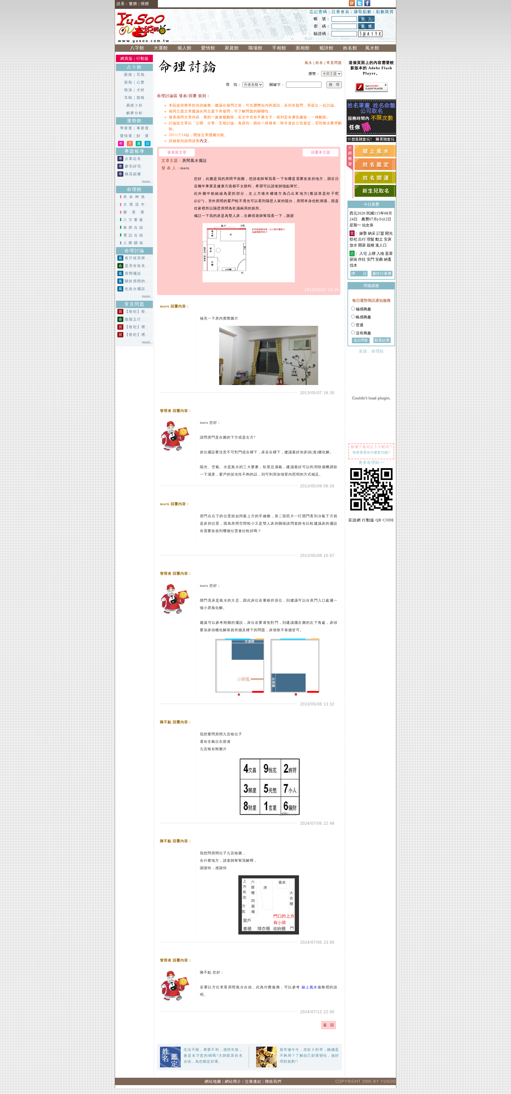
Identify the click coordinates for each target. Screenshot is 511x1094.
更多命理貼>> (371, 462)
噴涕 (128, 90)
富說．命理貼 (371, 351)
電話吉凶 (134, 235)
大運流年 (135, 204)
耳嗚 (128, 98)
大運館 (161, 48)
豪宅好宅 (133, 166)
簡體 (145, 3)
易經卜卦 (134, 105)
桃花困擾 (133, 174)
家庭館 (232, 48)
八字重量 (134, 220)
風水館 (373, 48)
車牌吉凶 (134, 227)
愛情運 (126, 136)
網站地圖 (213, 1081)
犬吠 (141, 90)
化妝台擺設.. (136, 289)
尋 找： (233, 85)
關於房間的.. (136, 281)
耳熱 (141, 74)
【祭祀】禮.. (136, 327)
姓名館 (350, 48)
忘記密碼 (318, 11)
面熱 (128, 82)
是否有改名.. (136, 266)
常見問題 (334, 63)
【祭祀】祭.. (136, 312)
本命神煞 (135, 197)
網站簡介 (233, 1081)
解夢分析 (134, 113)
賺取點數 (363, 11)
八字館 (137, 48)
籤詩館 (326, 48)
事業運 (143, 128)
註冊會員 (341, 11)
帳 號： (322, 19)
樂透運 (136, 212)
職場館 (255, 48)
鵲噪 (141, 98)
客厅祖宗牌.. (136, 258)
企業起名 (133, 159)
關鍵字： (276, 85)
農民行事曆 (382, 273)
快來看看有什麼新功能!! (371, 452)
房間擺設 (133, 273)
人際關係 (134, 243)
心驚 (141, 82)
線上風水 (310, 987)
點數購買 (385, 11)
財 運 (143, 136)
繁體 (133, 3)
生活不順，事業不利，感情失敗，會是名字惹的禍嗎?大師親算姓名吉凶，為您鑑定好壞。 (213, 1056)
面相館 (303, 48)
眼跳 (128, 74)
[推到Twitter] (359, 5)
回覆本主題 (320, 152)
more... (147, 182)
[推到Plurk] (352, 5)
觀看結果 (382, 340)
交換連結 (253, 1081)
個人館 (184, 48)
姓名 (319, 63)
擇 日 (359, 273)
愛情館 (208, 48)
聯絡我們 (273, 1081)
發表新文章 (177, 152)
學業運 (126, 128)
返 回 (328, 1025)
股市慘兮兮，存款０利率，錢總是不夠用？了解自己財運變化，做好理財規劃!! (309, 1056)
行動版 (142, 58)
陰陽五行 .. (135, 319)
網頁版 (126, 58)
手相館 (279, 48)
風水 (308, 63)
